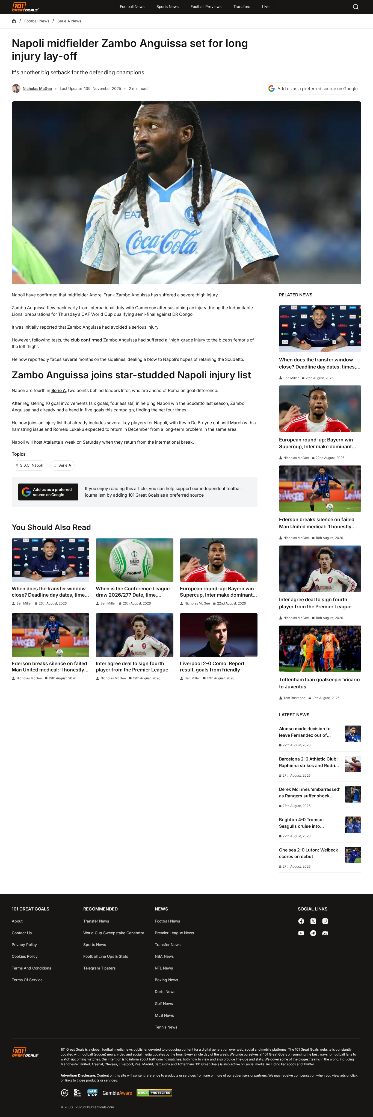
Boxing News (166, 979)
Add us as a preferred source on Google (317, 88)
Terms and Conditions (31, 968)
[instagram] (325, 921)
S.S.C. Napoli (31, 465)
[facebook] (301, 921)
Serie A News (69, 21)
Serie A (58, 390)
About (17, 921)
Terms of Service (27, 979)
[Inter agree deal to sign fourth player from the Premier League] (134, 635)
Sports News (167, 6)
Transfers (241, 6)
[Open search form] (355, 7)
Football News (132, 6)
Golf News (164, 1003)
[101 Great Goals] (30, 1079)
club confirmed (86, 340)
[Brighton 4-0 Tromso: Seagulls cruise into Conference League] (353, 825)
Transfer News (96, 921)
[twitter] (313, 921)
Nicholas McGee (37, 88)
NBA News (164, 956)
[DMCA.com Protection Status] (154, 1095)
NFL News (164, 968)
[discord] (325, 933)
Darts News (165, 991)
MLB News (164, 1015)
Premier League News (174, 932)
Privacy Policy (24, 944)
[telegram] (313, 933)
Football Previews (206, 6)
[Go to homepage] (25, 7)
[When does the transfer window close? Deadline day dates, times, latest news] (50, 560)
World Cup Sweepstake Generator (113, 932)
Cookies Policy (25, 956)
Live (266, 6)
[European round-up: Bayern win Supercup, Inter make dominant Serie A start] (218, 560)
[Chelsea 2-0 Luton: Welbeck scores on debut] (353, 855)
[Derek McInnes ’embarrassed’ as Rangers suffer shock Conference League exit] (353, 794)
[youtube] (301, 933)
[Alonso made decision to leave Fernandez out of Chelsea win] (353, 734)
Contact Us (22, 932)
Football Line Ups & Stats (105, 956)
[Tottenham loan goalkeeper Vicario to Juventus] (320, 649)
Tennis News (166, 1027)
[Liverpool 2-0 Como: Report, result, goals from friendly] (218, 635)
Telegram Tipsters (99, 968)
